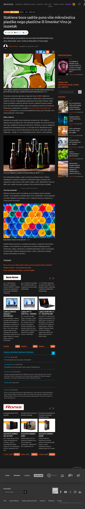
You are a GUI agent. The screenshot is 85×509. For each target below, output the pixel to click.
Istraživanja (7, 12)
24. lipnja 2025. (18, 364)
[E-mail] (47, 52)
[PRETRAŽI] (80, 92)
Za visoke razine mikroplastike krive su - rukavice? (75, 142)
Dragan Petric (72, 74)
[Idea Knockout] (62, 475)
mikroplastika (32, 12)
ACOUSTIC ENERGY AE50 (28, 435)
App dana (50, 5)
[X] (70, 492)
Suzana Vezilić (72, 112)
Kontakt (59, 501)
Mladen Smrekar (13, 46)
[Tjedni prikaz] (73, 4)
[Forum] (7, 475)
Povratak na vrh (78, 467)
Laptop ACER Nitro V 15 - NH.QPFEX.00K (46, 313)
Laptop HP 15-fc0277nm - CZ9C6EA (28, 313)
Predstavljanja (30, 4)
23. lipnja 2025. (14, 382)
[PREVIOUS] (50, 278)
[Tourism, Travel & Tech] (70, 475)
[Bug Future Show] (52, 475)
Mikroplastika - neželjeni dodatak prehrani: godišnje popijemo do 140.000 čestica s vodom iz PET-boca (75, 168)
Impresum (42, 501)
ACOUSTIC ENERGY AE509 (46, 435)
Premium (68, 4)
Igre (45, 4)
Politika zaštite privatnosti (29, 501)
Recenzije (19, 4)
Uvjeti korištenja (14, 501)
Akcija (17, 454)
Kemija (12, 12)
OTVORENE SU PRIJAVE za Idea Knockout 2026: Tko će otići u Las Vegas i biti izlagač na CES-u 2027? (75, 66)
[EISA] (55, 491)
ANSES (39, 96)
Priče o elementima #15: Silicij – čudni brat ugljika (18, 270)
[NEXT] (53, 278)
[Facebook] (37, 52)
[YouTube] (65, 492)
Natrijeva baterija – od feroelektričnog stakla (17, 268)
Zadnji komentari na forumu (18, 352)
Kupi (17, 346)
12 (53, 52)
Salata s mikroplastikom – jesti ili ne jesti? (74, 154)
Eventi (61, 4)
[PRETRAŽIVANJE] (79, 4)
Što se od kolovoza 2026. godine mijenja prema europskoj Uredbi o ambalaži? (27, 265)
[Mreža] (27, 475)
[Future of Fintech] (79, 475)
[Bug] (16, 475)
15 (67, 135)
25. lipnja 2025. (13, 357)
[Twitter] (40, 52)
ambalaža (22, 12)
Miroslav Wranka (73, 147)
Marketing (51, 501)
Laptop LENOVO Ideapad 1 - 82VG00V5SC (9, 314)
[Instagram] (75, 492)
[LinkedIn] (44, 52)
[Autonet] (38, 475)
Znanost (40, 4)
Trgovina (16, 12)
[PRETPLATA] (25, 492)
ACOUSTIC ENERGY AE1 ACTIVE (10, 435)
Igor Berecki (72, 176)
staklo (26, 12)
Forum (55, 4)
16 (67, 176)
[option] (12, 314)
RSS (4, 501)
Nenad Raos (72, 123)
